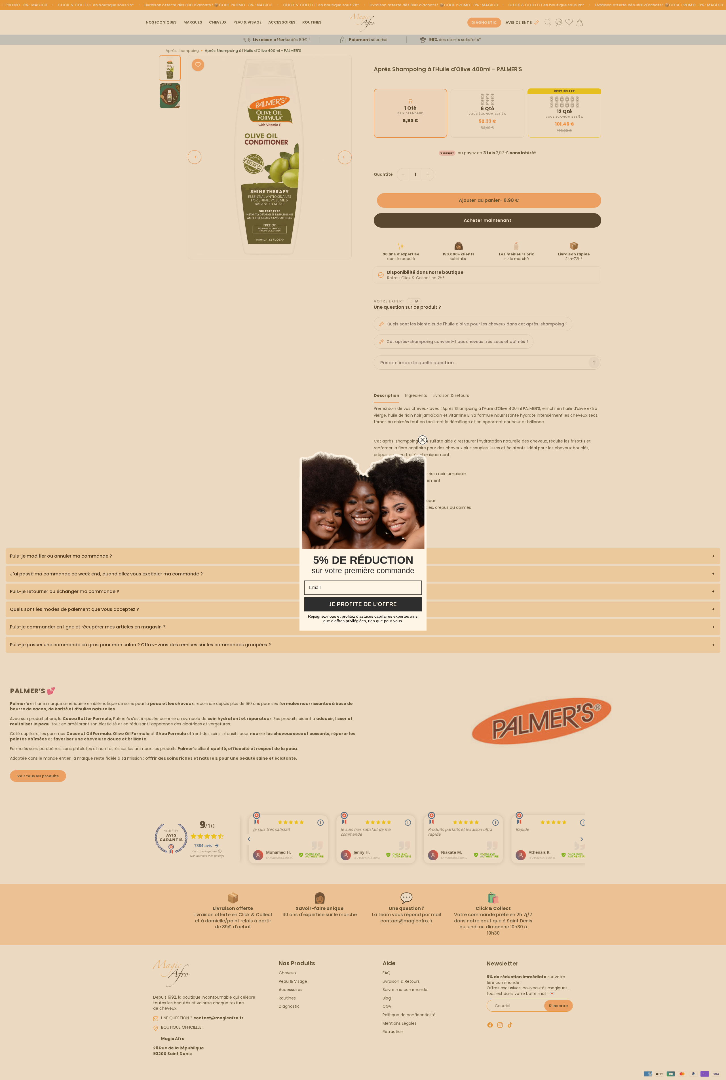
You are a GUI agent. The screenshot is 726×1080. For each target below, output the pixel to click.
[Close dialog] (422, 440)
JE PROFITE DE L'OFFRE (363, 604)
